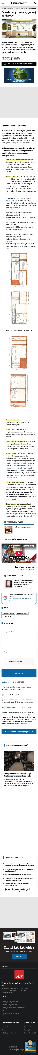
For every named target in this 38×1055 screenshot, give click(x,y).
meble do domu (22, 613)
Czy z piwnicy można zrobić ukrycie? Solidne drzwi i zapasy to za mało (17, 890)
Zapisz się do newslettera (10, 1014)
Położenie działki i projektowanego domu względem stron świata (19, 879)
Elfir (3, 695)
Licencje (4, 1030)
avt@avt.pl (5, 992)
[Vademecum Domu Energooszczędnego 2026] (19, 75)
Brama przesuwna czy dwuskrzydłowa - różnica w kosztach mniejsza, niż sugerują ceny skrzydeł (19, 865)
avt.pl (11, 992)
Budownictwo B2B (30, 1033)
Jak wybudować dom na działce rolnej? (18, 875)
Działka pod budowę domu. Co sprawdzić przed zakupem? (19, 870)
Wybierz (19, 956)
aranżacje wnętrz (8, 613)
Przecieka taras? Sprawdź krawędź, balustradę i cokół (17, 884)
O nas (3, 1011)
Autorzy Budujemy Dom (9, 1005)
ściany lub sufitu (11, 201)
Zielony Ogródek (29, 1030)
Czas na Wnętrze (29, 1027)
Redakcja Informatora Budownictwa (14, 1008)
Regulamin (5, 1027)
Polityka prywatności (9, 1033)
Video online (7, 616)
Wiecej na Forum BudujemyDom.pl (19, 731)
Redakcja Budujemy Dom (10, 1002)
